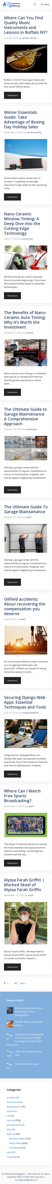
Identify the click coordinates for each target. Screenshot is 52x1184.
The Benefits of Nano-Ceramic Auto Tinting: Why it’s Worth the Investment (25, 320)
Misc (9, 1129)
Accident (11, 1097)
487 (16, 983)
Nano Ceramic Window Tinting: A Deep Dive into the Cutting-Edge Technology (22, 223)
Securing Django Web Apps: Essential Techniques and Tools (25, 702)
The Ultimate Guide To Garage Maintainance (26, 509)
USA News (14, 1147)
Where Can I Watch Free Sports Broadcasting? (22, 795)
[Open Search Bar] (34, 4)
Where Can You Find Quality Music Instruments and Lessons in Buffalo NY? (25, 25)
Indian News (15, 1143)
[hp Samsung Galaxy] (10, 4)
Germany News (17, 1138)
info (9, 1115)
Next (24, 983)
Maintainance (14, 1124)
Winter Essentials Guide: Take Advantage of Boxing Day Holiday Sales (24, 120)
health (10, 1111)
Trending (11, 1156)
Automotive (13, 1102)
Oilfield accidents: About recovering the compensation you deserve (24, 606)
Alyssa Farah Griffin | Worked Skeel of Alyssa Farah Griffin (24, 884)
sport (9, 1152)
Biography (12, 1106)
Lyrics (10, 1120)
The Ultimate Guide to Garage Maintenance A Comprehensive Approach (25, 416)
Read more (12, 95)
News (9, 1134)
